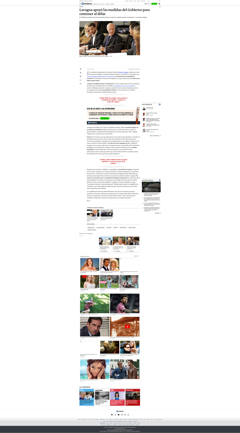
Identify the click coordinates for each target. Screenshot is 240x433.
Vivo (154, 419)
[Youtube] (118, 415)
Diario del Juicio (159, 419)
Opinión (107, 4)
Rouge (124, 421)
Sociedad (112, 4)
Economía (92, 419)
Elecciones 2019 (123, 227)
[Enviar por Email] (80, 80)
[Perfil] (87, 387)
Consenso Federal (132, 227)
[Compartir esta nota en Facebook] (80, 69)
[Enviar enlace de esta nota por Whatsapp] (80, 76)
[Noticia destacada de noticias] (86, 390)
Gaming (151, 419)
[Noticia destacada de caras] (117, 390)
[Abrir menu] (80, 4)
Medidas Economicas (92, 229)
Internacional (102, 419)
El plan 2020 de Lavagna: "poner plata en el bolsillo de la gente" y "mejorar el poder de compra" (113, 100)
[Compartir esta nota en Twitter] (80, 72)
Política (103, 4)
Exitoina (147, 419)
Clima (107, 419)
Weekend (111, 421)
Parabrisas (120, 421)
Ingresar (148, 3)
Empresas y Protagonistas (133, 419)
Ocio (113, 419)
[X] (115, 415)
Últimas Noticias (96, 4)
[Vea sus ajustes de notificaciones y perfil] (159, 4)
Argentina (115, 227)
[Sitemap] (128, 414)
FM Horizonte (134, 421)
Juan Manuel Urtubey (100, 227)
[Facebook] (112, 415)
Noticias (140, 419)
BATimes (129, 421)
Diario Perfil (109, 227)
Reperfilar (121, 419)
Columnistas (147, 104)
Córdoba (116, 419)
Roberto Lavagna (123, 72)
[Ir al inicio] (87, 4)
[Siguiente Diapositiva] (139, 245)
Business (125, 419)
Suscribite (154, 3)
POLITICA (81, 6)
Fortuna (115, 421)
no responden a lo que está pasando (124, 86)
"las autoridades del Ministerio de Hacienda (100, 76)
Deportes (110, 419)
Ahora (79, 419)
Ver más (157, 213)
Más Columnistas (154, 135)
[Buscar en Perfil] (159, 1)
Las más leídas (147, 180)
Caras (144, 419)
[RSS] (125, 415)
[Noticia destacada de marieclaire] (102, 390)
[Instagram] (122, 415)
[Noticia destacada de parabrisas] (133, 390)
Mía (126, 421)
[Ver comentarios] (160, 7)
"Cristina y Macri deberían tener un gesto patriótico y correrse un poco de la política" (113, 161)
